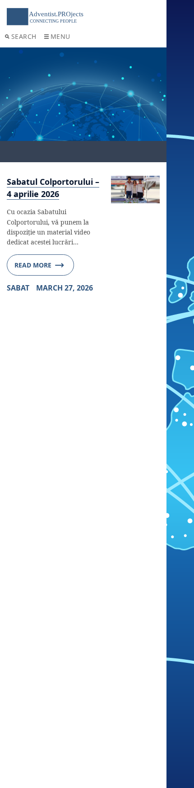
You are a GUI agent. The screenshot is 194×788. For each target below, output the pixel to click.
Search (24, 36)
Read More (32, 265)
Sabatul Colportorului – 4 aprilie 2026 (53, 187)
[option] (83, 104)
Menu (60, 36)
